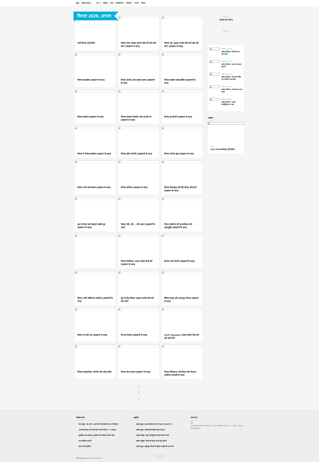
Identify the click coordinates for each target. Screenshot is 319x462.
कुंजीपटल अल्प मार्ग (226, 49)
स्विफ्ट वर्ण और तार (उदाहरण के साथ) (92, 335)
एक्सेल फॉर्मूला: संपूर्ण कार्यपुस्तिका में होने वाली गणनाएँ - (153, 435)
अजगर (136, 3)
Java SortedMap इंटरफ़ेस (222, 149)
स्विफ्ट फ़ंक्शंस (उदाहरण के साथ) (90, 117)
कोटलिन (129, 3)
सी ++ (98, 3)
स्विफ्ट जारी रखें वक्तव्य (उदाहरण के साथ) (94, 187)
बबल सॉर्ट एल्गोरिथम (84, 446)
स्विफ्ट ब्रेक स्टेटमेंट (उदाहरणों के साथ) (136, 153)
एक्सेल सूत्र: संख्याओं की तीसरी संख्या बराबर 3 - (151, 430)
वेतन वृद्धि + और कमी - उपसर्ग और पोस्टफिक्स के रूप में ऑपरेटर (98, 424)
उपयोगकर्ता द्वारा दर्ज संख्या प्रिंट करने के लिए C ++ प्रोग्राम (97, 430)
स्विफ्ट (143, 3)
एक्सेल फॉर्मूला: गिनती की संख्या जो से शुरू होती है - (152, 441)
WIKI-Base (80, 458)
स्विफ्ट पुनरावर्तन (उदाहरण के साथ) (178, 117)
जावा (111, 3)
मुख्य (77, 3)
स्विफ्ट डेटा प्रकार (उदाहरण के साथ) (135, 372)
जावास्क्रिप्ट (120, 3)
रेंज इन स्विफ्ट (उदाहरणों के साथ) (134, 335)
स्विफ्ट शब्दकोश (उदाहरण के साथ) (91, 80)
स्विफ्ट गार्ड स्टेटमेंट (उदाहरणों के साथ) (179, 261)
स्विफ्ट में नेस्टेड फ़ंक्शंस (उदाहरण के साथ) (94, 153)
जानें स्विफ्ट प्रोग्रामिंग (86, 43)
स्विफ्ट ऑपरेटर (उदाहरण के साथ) (134, 187)
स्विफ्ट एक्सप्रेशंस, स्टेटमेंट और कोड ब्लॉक (94, 372)
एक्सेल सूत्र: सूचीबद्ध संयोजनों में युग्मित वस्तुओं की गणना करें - (155, 446)
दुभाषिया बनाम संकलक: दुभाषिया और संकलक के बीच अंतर (96, 435)
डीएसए (105, 3)
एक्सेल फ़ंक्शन (86, 3)
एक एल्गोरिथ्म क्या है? (85, 441)
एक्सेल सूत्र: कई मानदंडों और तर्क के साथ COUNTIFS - (154, 424)
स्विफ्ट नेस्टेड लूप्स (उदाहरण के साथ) (179, 153)
